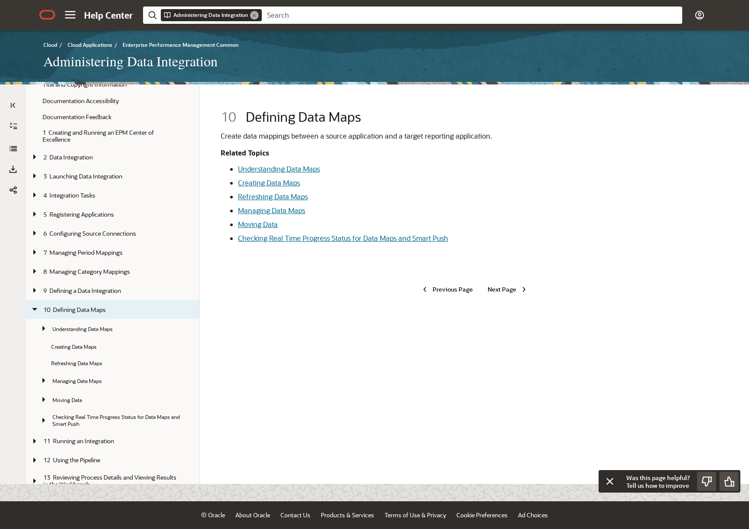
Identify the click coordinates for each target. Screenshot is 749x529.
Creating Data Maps (269, 182)
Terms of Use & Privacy (415, 515)
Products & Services (347, 515)
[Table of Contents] (13, 105)
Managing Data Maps (271, 210)
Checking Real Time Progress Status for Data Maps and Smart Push (343, 238)
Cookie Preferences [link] (482, 515)
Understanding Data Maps (279, 168)
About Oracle (252, 515)
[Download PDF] (13, 169)
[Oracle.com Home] (47, 15)
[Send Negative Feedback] (706, 481)
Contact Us (295, 515)
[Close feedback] (609, 481)
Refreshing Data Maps (273, 196)
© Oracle (213, 515)
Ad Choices (533, 515)
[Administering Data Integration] (13, 148)
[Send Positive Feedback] (729, 481)
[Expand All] (13, 126)
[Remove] (254, 15)
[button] (70, 14)
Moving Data (258, 224)
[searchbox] (472, 15)
